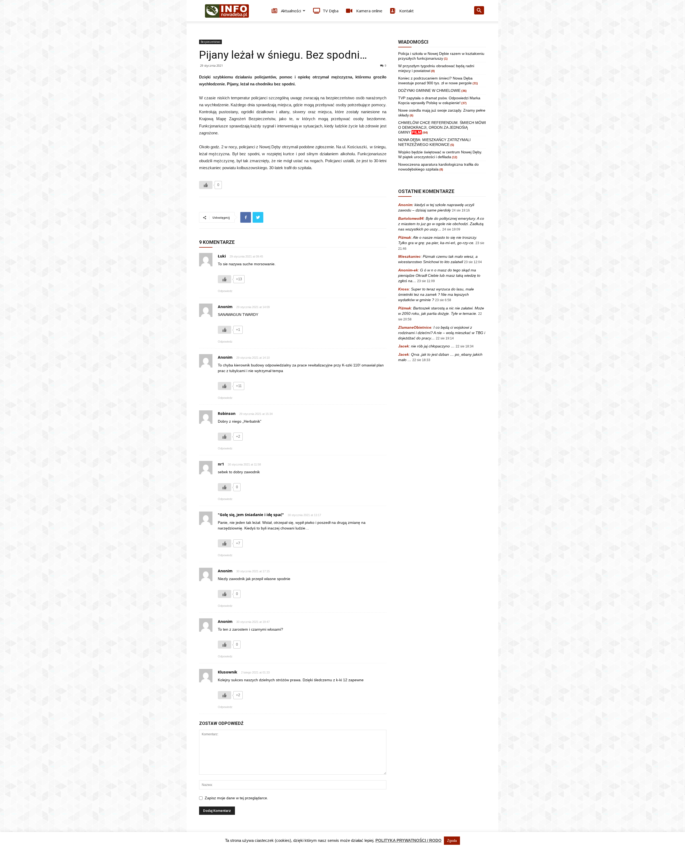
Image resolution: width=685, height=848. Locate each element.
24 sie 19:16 (461, 210)
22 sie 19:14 (445, 338)
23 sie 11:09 (426, 281)
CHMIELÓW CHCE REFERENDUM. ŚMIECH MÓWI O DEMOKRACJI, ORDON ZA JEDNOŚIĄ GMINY (442, 127)
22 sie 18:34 (465, 346)
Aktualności (290, 10)
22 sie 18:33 (421, 360)
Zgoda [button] (452, 841)
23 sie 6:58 (443, 300)
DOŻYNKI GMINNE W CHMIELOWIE (429, 90)
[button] (479, 11)
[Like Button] (205, 185)
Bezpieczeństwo (210, 42)
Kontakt (406, 10)
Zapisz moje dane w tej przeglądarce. (236, 798)
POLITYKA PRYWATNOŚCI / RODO (408, 840)
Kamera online (368, 10)
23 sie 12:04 (473, 262)
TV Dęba (330, 10)
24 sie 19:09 (451, 229)
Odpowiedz (225, 291)
